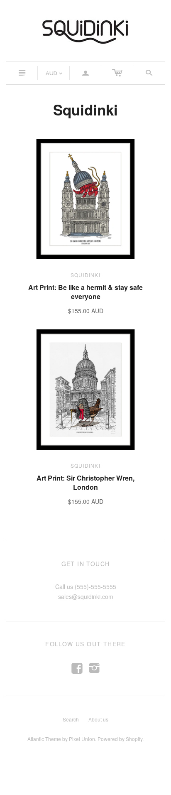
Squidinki (85, 274)
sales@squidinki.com (85, 596)
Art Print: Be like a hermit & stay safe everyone (85, 291)
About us (98, 719)
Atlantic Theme (44, 738)
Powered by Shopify (120, 738)
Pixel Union (82, 738)
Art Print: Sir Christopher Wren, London (85, 482)
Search (71, 719)
